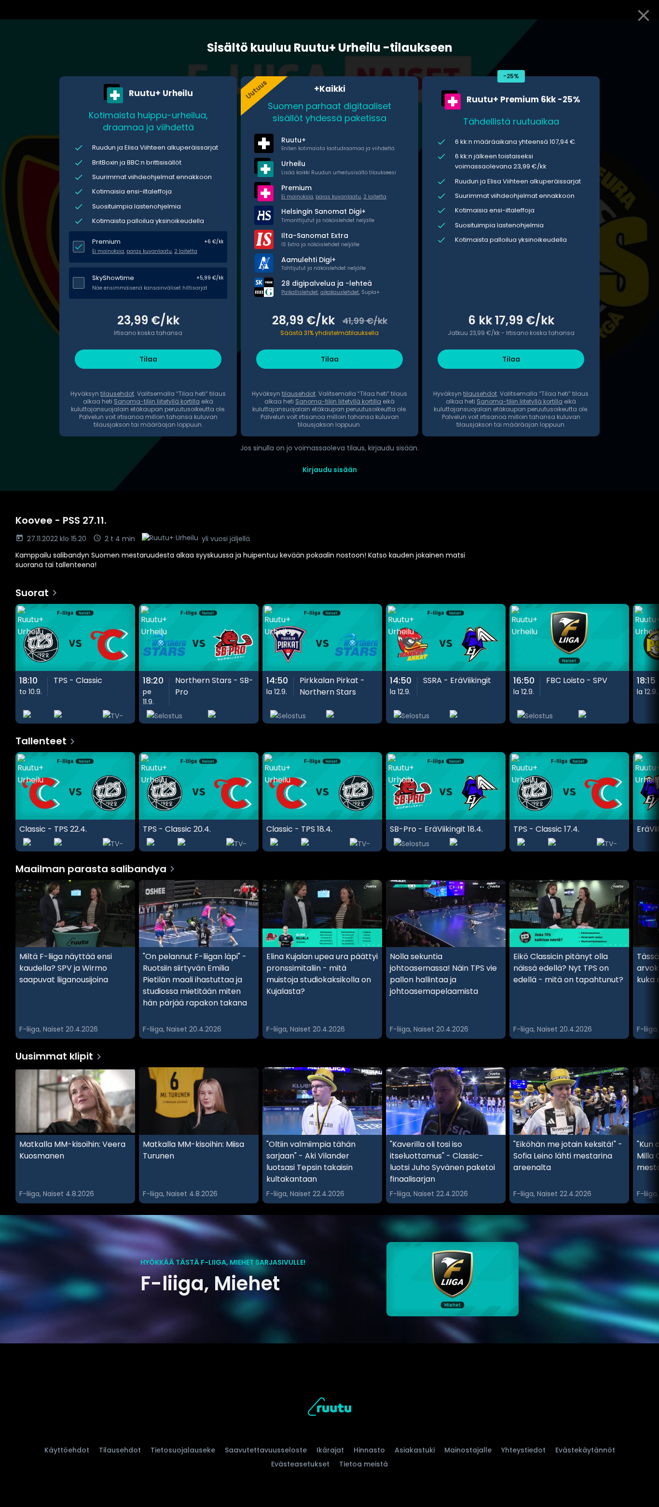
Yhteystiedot (523, 1450)
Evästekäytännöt (585, 1450)
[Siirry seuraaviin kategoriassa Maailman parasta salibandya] (643, 959)
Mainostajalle (468, 1450)
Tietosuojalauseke (183, 1450)
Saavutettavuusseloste (266, 1450)
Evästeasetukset (300, 1464)
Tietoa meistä (363, 1464)
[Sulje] (643, 15)
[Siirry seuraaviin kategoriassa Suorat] (643, 664)
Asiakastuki (415, 1450)
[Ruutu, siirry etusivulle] (329, 1408)
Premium (106, 241)
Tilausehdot (120, 1450)
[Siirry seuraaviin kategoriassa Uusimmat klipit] (643, 1135)
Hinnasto (369, 1450)
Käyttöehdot (66, 1450)
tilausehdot (117, 394)
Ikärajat (330, 1450)
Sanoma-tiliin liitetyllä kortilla (157, 401)
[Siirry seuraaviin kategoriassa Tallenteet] (643, 801)
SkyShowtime (113, 277)
